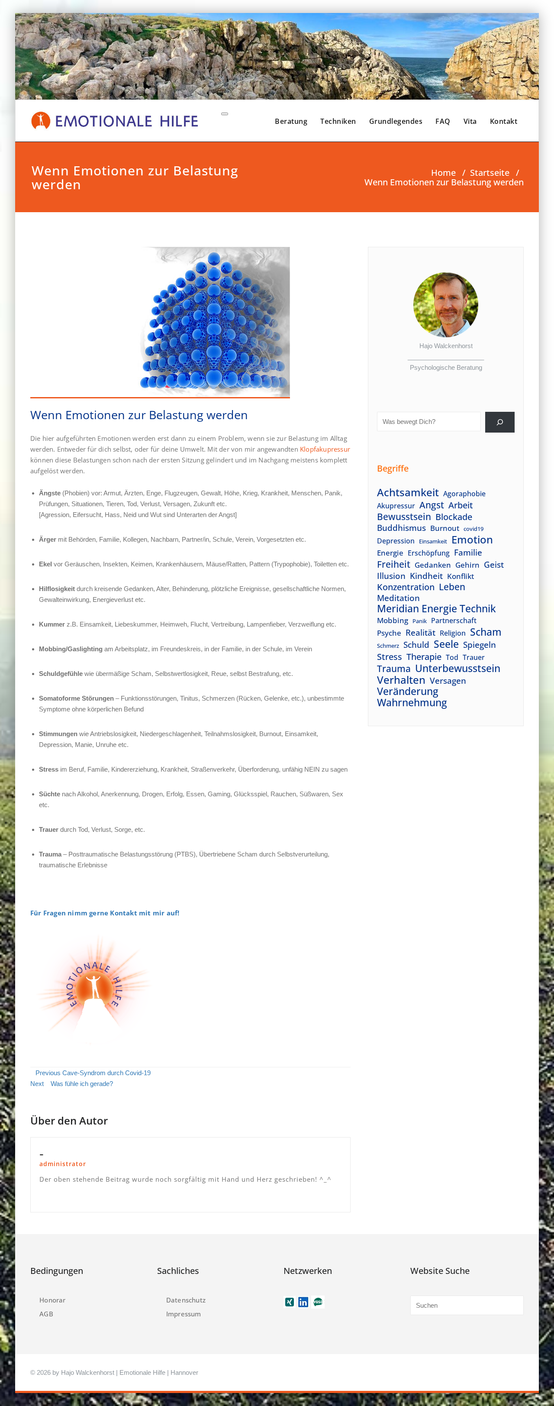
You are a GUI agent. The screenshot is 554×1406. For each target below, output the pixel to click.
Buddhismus (401, 527)
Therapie (423, 656)
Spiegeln (479, 644)
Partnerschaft (454, 620)
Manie (83, 744)
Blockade (453, 516)
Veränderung (407, 691)
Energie (390, 552)
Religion (453, 633)
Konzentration (406, 587)
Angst (431, 504)
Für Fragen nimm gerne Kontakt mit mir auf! (104, 912)
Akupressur (396, 506)
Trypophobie (291, 564)
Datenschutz (186, 1300)
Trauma (394, 668)
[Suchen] (500, 422)
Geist (494, 564)
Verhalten (401, 679)
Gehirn (467, 564)
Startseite (489, 172)
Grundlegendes (396, 121)
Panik (419, 621)
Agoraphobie (464, 493)
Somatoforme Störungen (76, 698)
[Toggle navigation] (224, 114)
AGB (46, 1313)
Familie (468, 552)
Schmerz (388, 646)
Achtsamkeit (408, 492)
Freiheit (393, 564)
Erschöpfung (429, 553)
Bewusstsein (404, 516)
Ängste (50, 493)
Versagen (448, 680)
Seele (446, 644)
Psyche (389, 632)
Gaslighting (85, 649)
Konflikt (460, 576)
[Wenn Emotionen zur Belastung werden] (160, 326)
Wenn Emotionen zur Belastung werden (139, 415)
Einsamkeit (433, 541)
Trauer (474, 657)
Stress (389, 656)
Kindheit (426, 575)
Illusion (391, 575)
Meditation (398, 597)
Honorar (52, 1300)
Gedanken (433, 564)
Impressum (183, 1313)
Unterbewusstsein (457, 668)
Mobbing (392, 620)
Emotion (472, 539)
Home (443, 172)
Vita (470, 121)
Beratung (291, 121)
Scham (486, 632)
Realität (420, 632)
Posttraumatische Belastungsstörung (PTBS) (132, 854)
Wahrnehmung (412, 702)
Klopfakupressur (325, 449)
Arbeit (460, 505)
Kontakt (504, 121)
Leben (452, 587)
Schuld (416, 644)
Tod (452, 657)
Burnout (270, 733)
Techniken (338, 121)
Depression (396, 541)
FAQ (443, 121)
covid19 (473, 529)
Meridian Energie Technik (436, 608)
